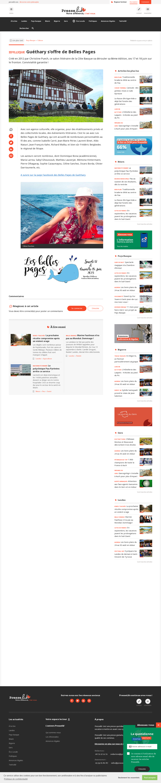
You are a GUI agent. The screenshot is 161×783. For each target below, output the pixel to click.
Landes (24, 21)
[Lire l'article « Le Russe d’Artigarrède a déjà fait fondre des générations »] (146, 101)
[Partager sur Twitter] (11, 142)
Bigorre (57, 21)
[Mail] (11, 155)
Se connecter (76, 308)
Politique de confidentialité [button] (16, 779)
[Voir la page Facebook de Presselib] (72, 701)
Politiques (93, 21)
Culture (40, 40)
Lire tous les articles (144, 224)
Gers (66, 21)
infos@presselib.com (120, 763)
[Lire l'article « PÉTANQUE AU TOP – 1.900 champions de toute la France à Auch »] (146, 462)
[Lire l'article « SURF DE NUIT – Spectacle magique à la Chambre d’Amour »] (146, 264)
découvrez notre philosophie (29, 2)
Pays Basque (30, 40)
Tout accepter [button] (150, 778)
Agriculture (47, 359)
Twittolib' (123, 21)
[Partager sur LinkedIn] (11, 149)
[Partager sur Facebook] (11, 136)
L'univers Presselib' (55, 725)
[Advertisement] (133, 606)
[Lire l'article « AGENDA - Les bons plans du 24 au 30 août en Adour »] (146, 289)
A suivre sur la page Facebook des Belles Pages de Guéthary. (53, 174)
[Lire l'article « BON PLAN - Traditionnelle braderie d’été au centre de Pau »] (146, 79)
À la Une (14, 21)
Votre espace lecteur (56, 719)
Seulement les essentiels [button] (128, 778)
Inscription (133, 2)
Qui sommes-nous (53, 732)
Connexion (145, 2)
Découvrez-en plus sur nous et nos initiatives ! (116, 744)
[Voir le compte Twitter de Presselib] (77, 701)
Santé (49, 391)
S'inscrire (142, 769)
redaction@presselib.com (122, 754)
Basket (78, 356)
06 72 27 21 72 (101, 754)
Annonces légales (108, 21)
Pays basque (36, 21)
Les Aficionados (52, 737)
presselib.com (13, 2)
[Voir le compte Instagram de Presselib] (89, 701)
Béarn (47, 21)
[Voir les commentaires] (11, 129)
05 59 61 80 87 (101, 763)
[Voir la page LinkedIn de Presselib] (83, 701)
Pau (43, 391)
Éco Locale (80, 21)
